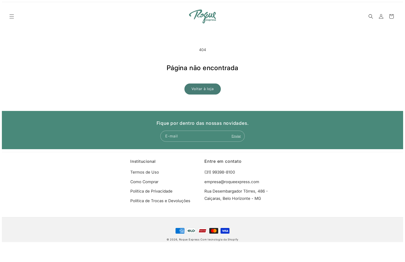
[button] (12, 16)
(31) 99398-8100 (219, 172)
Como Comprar (144, 181)
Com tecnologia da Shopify (219, 239)
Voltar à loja (202, 89)
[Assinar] (236, 136)
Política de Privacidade (151, 191)
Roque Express (189, 239)
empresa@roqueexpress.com (231, 181)
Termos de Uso (144, 172)
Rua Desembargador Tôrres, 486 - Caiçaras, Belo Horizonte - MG (236, 195)
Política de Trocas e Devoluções (160, 200)
